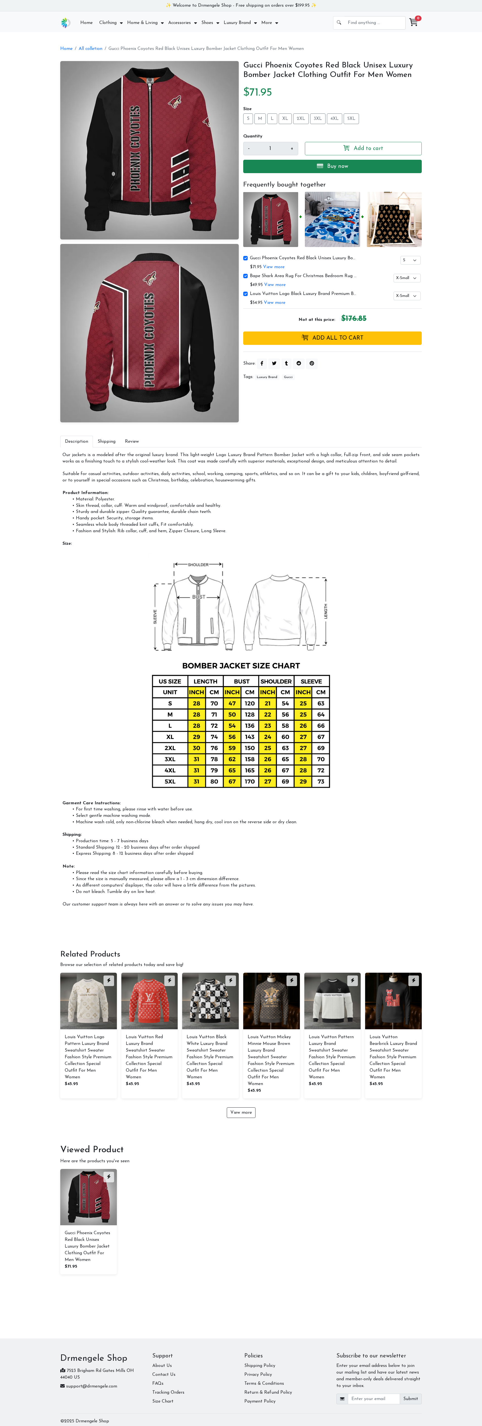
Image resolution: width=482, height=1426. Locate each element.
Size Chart (162, 1401)
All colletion (90, 49)
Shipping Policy (259, 1366)
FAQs (157, 1383)
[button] (414, 22)
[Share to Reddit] (299, 364)
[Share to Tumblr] (286, 364)
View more (274, 267)
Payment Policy (260, 1401)
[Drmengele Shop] (65, 23)
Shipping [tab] (106, 441)
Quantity (252, 136)
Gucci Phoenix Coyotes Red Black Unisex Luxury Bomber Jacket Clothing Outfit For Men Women (303, 258)
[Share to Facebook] (262, 364)
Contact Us (163, 1374)
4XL (335, 118)
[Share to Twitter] (274, 364)
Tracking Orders (168, 1392)
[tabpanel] (241, 680)
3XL (318, 118)
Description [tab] (76, 441)
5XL (351, 118)
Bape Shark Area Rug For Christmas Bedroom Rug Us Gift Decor (303, 276)
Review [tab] (132, 441)
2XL (301, 118)
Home (66, 49)
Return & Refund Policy (268, 1392)
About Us (162, 1366)
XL (285, 118)
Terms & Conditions (264, 1383)
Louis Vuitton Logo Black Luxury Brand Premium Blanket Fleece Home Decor (303, 294)
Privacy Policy (258, 1374)
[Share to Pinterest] (312, 364)
